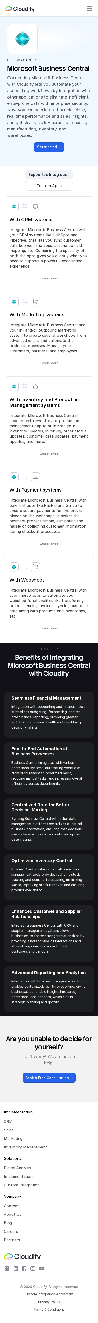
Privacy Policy (49, 1302)
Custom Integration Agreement (49, 1294)
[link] (20, 8)
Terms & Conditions (49, 1309)
